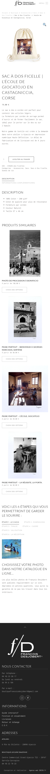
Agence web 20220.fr (37, 770)
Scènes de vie (8, 170)
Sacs (35, 13)
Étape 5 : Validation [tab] (12, 530)
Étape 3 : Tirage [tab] (10, 526)
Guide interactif (10, 713)
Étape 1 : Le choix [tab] (10, 522)
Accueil (5, 13)
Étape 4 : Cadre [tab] (30, 526)
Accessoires (26, 13)
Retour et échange (10, 722)
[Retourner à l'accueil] (25, 3)
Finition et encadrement (14, 716)
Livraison (6, 719)
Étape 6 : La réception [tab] (13, 534)
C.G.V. (5, 725)
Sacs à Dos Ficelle (39, 168)
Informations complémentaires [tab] (18, 183)
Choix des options (14, 290)
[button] (43, 3)
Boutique (14, 13)
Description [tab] (8, 179)
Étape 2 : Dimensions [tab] (34, 522)
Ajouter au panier (21, 159)
